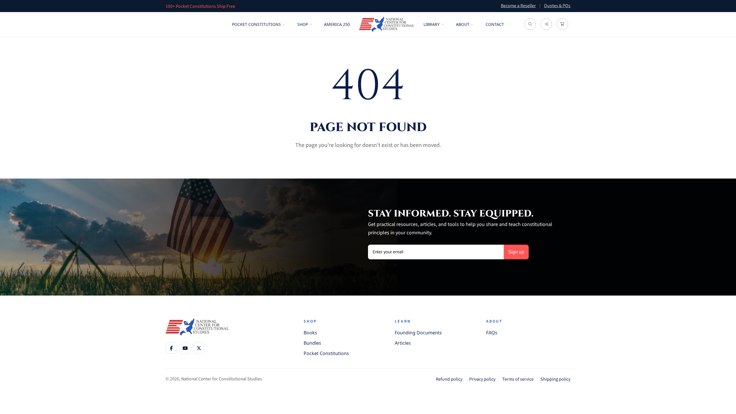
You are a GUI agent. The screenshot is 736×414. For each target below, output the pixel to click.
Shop (302, 24)
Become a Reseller (518, 6)
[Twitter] (199, 348)
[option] (326, 6)
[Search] (530, 24)
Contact (495, 24)
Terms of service (518, 379)
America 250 (337, 24)
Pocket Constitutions (256, 24)
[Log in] (546, 24)
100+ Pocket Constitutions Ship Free (200, 6)
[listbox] (326, 6)
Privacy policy (482, 379)
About (462, 24)
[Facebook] (171, 348)
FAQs (491, 332)
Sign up (516, 252)
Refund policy (449, 379)
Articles (403, 343)
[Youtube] (185, 348)
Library (431, 24)
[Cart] (562, 24)
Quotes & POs (557, 6)
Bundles (312, 343)
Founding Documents (418, 332)
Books (310, 332)
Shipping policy (555, 379)
